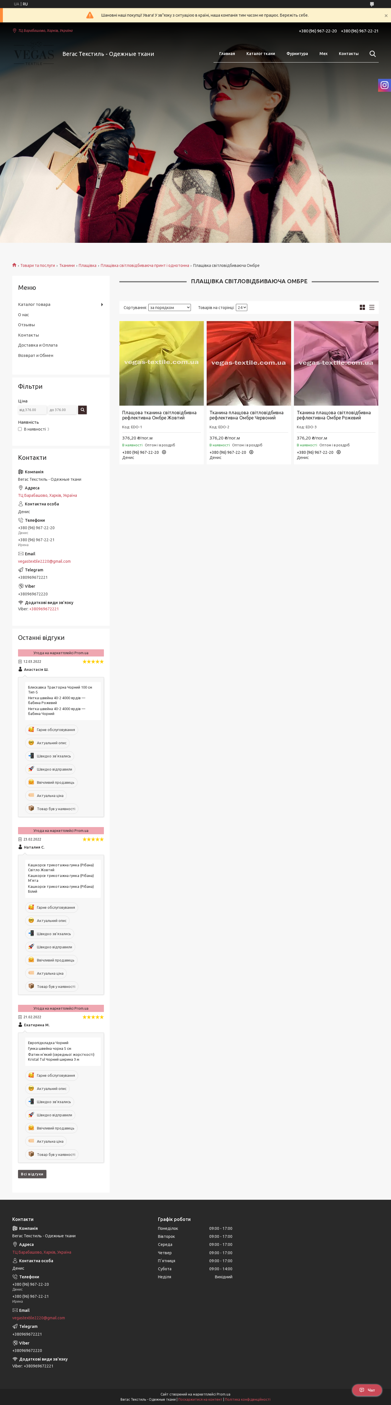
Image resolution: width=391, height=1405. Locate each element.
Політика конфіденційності (247, 1399)
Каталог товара (34, 304)
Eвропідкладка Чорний (48, 1043)
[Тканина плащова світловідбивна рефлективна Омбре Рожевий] (336, 363)
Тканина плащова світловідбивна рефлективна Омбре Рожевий (334, 415)
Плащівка (87, 265)
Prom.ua (223, 1394)
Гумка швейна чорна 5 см (49, 1048)
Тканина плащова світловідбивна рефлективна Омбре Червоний (247, 415)
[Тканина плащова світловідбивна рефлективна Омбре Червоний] (249, 363)
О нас (23, 314)
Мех (323, 53)
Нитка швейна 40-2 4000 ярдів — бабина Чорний (56, 711)
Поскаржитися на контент (200, 1399)
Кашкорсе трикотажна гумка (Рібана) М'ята (61, 878)
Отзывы (26, 324)
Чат (371, 1390)
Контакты (349, 53)
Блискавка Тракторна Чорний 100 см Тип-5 (60, 689)
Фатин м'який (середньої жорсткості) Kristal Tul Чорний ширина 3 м (61, 1056)
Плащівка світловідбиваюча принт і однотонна (145, 265)
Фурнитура (297, 53)
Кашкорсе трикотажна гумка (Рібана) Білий (61, 888)
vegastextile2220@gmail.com (44, 561)
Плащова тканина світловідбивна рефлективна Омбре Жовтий (159, 415)
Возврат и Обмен (35, 355)
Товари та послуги (37, 265)
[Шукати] (371, 54)
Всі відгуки (32, 1174)
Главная (227, 53)
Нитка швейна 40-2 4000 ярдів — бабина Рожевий (56, 700)
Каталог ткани (260, 53)
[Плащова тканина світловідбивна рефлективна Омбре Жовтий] (161, 363)
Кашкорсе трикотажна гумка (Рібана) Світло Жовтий (61, 867)
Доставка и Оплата (38, 345)
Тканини (67, 265)
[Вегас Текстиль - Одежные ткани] (33, 54)
